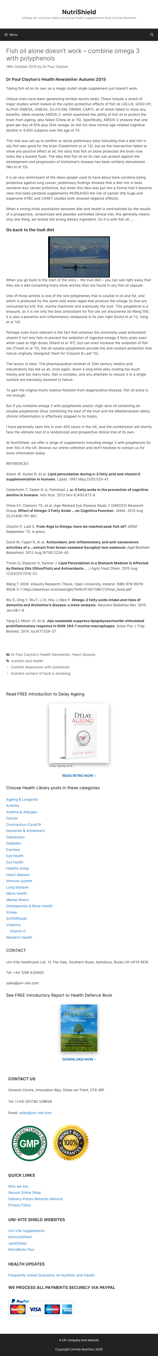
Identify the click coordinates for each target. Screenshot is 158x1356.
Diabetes (13, 843)
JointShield (17, 1243)
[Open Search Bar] (152, 35)
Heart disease (83, 655)
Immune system (19, 881)
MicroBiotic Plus (21, 1249)
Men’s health (16, 893)
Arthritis (12, 806)
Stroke (11, 912)
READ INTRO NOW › (79, 776)
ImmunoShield (20, 1237)
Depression (15, 837)
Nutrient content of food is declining (40, 673)
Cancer (12, 818)
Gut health (14, 862)
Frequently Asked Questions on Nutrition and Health (51, 1275)
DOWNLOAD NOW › (79, 1059)
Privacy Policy (19, 1205)
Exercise (13, 850)
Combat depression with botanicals (40, 667)
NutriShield (79, 12)
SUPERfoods (16, 918)
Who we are (18, 1186)
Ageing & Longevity (22, 799)
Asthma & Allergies (21, 812)
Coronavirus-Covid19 (23, 825)
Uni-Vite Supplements (26, 1231)
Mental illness (17, 900)
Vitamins (13, 925)
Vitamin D (18, 931)
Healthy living (17, 868)
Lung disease (17, 887)
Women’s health (19, 937)
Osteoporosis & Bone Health (29, 906)
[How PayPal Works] (41, 1318)
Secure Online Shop (24, 1193)
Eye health (14, 856)
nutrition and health (27, 661)
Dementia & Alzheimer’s (25, 831)
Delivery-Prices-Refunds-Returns (35, 1199)
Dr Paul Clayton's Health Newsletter (40, 655)
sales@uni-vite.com (35, 1113)
